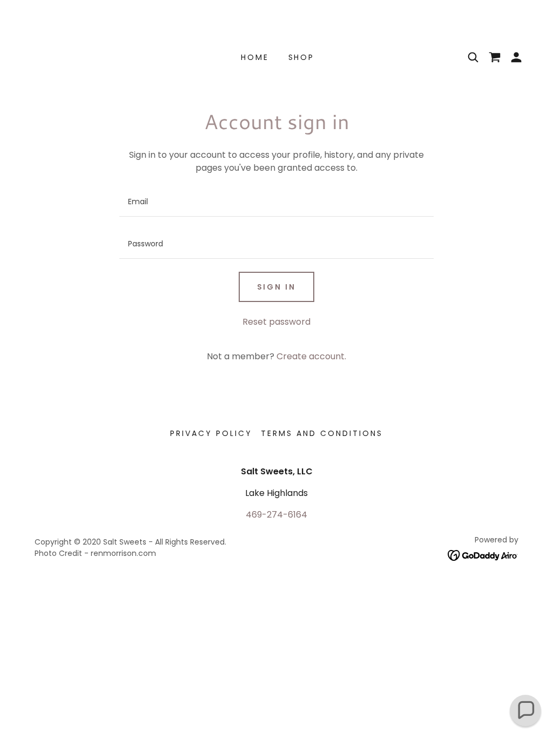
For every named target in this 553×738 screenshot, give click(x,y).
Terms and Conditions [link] (322, 433)
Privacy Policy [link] (211, 433)
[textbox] (276, 202)
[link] (483, 554)
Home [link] (255, 57)
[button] (494, 57)
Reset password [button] (276, 322)
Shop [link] (301, 57)
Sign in (276, 286)
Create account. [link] (311, 356)
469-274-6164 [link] (276, 514)
